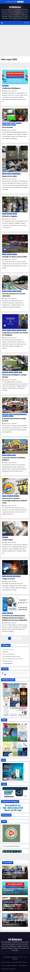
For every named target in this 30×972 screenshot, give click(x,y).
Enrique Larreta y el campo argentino (14, 874)
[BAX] (13, 771)
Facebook (3, 965)
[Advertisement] (15, 41)
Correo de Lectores (16, 173)
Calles (8, 123)
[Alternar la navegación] (28, 23)
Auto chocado (7, 127)
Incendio (14, 254)
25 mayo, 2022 (7, 379)
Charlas (13, 330)
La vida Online (7, 540)
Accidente (6, 902)
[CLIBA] (15, 792)
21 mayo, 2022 (7, 542)
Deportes (16, 372)
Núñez (20, 372)
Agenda (4, 330)
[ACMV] (11, 833)
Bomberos (9, 254)
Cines (14, 576)
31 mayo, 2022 (7, 90)
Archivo (4, 123)
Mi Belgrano (15, 7)
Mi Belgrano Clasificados (11, 965)
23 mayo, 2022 (7, 462)
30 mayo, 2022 (7, 178)
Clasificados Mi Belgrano (11, 88)
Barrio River (5, 416)
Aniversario (5, 372)
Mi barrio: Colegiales (9, 216)
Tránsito (19, 291)
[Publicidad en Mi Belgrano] (13, 808)
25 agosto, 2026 (9, 908)
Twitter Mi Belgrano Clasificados (8, 968)
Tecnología (5, 537)
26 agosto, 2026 (9, 892)
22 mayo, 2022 (7, 505)
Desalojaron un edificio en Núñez (14, 921)
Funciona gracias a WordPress (10, 956)
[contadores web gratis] (12, 851)
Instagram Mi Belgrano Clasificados (19, 962)
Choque (13, 123)
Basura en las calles (9, 176)
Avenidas (9, 291)
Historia (9, 455)
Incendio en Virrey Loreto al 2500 (14, 257)
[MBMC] (15, 739)
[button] (25, 23)
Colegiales (9, 213)
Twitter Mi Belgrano (22, 965)
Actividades (6, 870)
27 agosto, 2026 (9, 876)
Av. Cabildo (16, 902)
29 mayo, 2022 (7, 218)
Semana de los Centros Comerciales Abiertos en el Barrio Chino (14, 500)
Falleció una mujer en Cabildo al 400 (12, 905)
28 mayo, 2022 (7, 259)
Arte (16, 870)
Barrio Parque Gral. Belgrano (20, 414)
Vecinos (15, 213)
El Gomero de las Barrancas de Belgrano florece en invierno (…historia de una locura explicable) (14, 618)
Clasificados (5, 85)
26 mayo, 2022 (7, 298)
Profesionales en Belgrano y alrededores (15, 889)
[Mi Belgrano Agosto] (15, 699)
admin (14, 90)
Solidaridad (9, 613)
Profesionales (14, 886)
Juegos (13, 455)
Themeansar (15, 958)
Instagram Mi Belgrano (6, 962)
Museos (20, 870)
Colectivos (18, 123)
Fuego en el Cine (8, 579)
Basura (8, 173)
